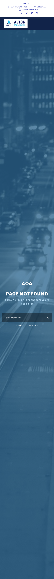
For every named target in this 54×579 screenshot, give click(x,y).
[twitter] (32, 12)
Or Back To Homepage (27, 325)
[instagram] (37, 12)
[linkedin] (27, 12)
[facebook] (17, 12)
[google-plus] (22, 12)
